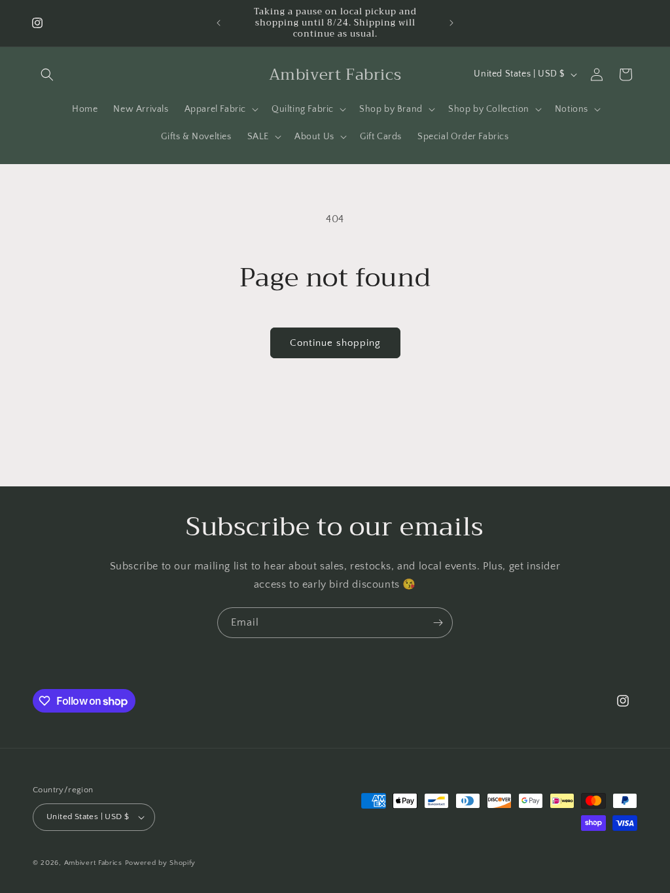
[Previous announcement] (218, 22)
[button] (47, 74)
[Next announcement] (451, 22)
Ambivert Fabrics (93, 863)
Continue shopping (335, 342)
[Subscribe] (437, 622)
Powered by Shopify (160, 863)
